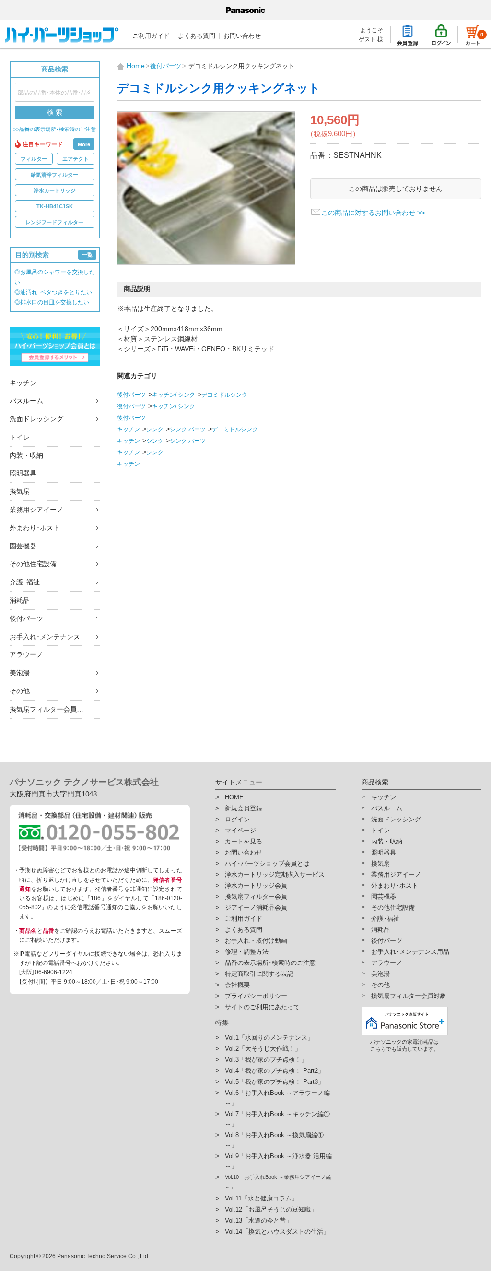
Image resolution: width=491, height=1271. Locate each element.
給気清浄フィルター (54, 175)
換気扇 (20, 491)
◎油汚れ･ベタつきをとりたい (53, 292)
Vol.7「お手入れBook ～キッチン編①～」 (277, 1119)
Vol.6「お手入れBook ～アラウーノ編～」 (277, 1097)
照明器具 (23, 473)
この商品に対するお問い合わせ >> (373, 212)
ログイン (237, 819)
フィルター (34, 159)
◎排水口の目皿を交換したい (51, 302)
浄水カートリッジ (55, 190)
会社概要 (237, 984)
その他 (20, 691)
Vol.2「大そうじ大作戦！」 (263, 1048)
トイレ (20, 437)
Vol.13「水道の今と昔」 (258, 1220)
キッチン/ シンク (173, 395)
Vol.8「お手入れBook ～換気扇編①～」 (274, 1140)
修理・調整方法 (247, 951)
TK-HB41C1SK (54, 206)
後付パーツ (26, 618)
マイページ (240, 830)
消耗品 (20, 600)
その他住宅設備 (33, 564)
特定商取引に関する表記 (259, 973)
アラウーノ (26, 654)
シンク (155, 429)
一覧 (87, 255)
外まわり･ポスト (35, 528)
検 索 (54, 112)
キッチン (23, 383)
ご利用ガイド (151, 36)
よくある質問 (196, 36)
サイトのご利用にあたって (262, 1006)
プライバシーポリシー (256, 995)
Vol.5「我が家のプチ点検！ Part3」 (274, 1081)
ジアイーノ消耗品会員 (256, 907)
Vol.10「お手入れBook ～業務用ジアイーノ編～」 (278, 1182)
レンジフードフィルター (54, 222)
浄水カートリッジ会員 (256, 885)
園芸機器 (23, 546)
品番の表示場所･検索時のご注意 (270, 962)
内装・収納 (26, 455)
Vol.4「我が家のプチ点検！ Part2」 (274, 1070)
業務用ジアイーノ (36, 509)
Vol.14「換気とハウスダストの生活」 (277, 1231)
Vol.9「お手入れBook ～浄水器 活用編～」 (278, 1161)
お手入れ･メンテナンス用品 (52, 637)
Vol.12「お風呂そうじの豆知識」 (271, 1209)
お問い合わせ (242, 36)
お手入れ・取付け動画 (256, 940)
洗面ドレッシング (36, 419)
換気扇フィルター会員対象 (50, 709)
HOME (234, 797)
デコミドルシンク (224, 395)
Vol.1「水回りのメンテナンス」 (269, 1037)
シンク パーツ (188, 429)
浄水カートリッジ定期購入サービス (275, 874)
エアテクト (75, 159)
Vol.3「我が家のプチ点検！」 (266, 1059)
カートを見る (243, 841)
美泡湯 (20, 673)
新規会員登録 (243, 808)
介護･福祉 (25, 582)
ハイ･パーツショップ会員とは (267, 863)
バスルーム (26, 400)
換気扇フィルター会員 (256, 896)
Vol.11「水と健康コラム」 (261, 1198)
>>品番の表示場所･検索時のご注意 (54, 129)
